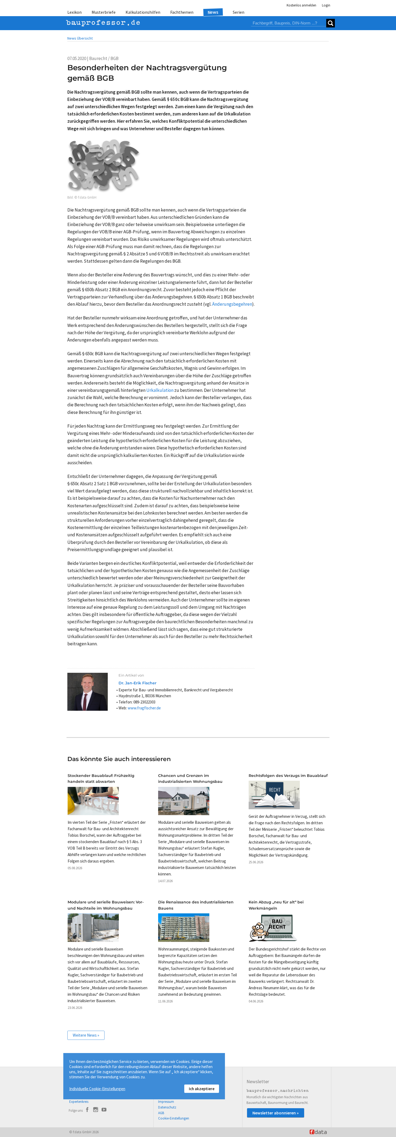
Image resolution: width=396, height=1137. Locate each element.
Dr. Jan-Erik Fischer (138, 683)
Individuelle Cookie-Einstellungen (97, 1088)
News (213, 12)
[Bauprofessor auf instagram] (96, 1110)
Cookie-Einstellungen (173, 1118)
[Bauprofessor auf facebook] (87, 1110)
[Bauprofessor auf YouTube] (104, 1110)
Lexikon (74, 12)
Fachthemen (181, 12)
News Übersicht (80, 38)
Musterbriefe (104, 12)
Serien (238, 12)
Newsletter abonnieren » (275, 1112)
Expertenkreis (78, 1101)
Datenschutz (167, 1107)
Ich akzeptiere (201, 1088)
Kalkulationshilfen (143, 12)
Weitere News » (86, 1035)
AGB (161, 1113)
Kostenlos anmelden (301, 5)
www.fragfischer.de (144, 707)
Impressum (166, 1101)
